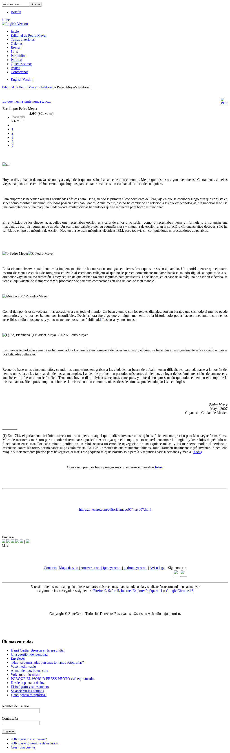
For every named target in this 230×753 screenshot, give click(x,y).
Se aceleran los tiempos (27, 691)
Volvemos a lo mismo (26, 675)
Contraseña (10, 718)
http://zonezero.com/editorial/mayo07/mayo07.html (115, 509)
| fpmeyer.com (111, 568)
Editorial (47, 87)
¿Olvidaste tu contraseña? (29, 739)
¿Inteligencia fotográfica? (28, 695)
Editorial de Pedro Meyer (20, 87)
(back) (197, 452)
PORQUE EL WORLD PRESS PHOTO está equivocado (52, 679)
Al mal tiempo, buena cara (29, 670)
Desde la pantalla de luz (27, 683)
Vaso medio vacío (23, 666)
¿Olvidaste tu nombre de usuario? (34, 743)
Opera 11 (155, 591)
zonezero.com (90, 568)
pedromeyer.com (135, 568)
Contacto (50, 568)
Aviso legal (158, 568)
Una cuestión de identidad (29, 654)
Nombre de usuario (15, 706)
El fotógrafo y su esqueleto (30, 687)
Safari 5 (113, 591)
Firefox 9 (99, 591)
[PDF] (224, 103)
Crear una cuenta (23, 747)
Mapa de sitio (69, 568)
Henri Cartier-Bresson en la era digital (37, 650)
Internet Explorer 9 (134, 591)
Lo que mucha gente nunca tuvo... (26, 101)
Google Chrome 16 (179, 591)
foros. (159, 467)
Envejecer (18, 658)
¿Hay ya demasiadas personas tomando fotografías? (47, 662)
